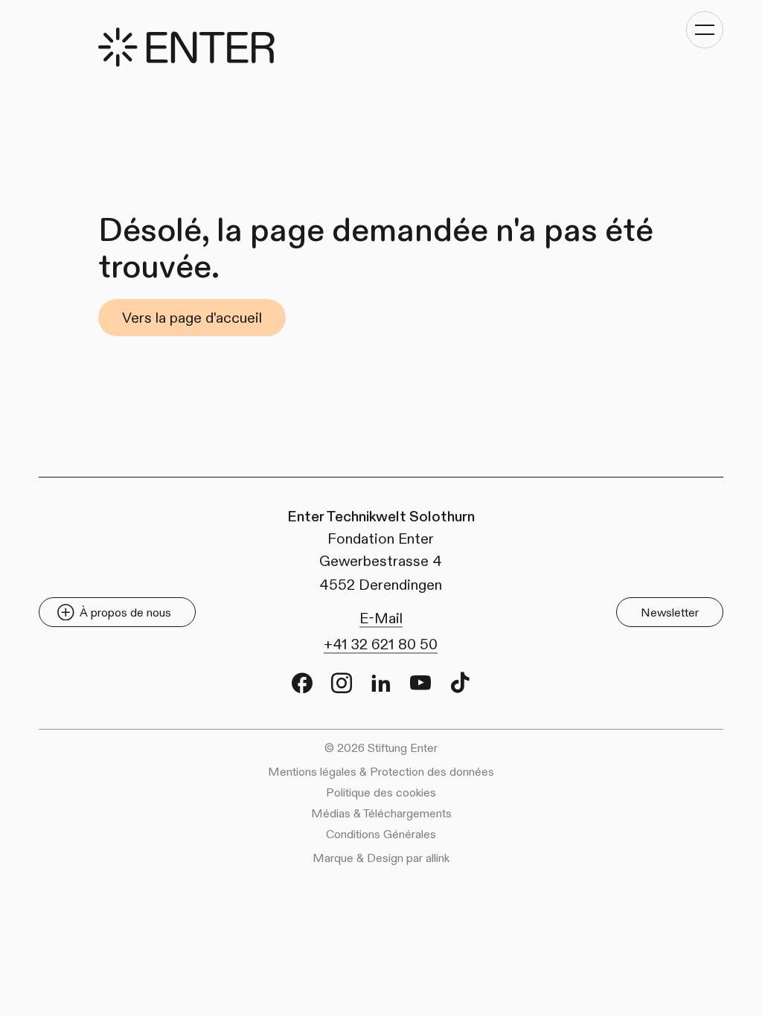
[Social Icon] (302, 682)
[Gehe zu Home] (186, 47)
